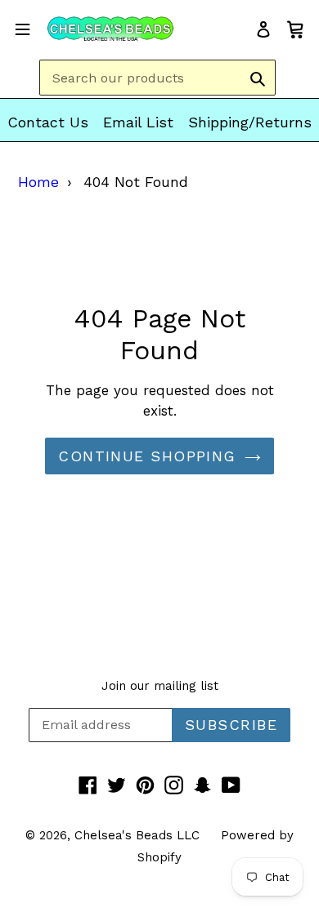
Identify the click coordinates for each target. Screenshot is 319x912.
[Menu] (22, 28)
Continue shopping (147, 456)
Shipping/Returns (250, 122)
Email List (138, 122)
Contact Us (47, 122)
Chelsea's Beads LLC (137, 835)
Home (38, 181)
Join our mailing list (159, 685)
